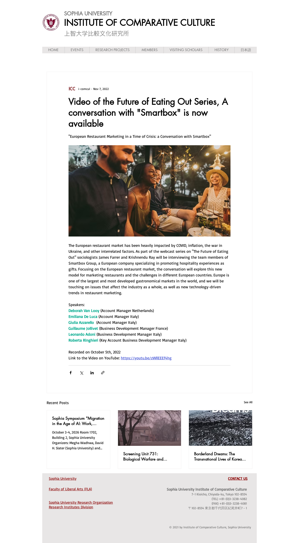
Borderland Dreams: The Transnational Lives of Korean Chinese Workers (219, 456)
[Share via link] (103, 373)
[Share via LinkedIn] (92, 373)
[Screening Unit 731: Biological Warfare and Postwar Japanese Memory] (149, 428)
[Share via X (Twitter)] (81, 373)
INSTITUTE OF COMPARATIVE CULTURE (139, 22)
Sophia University (62, 478)
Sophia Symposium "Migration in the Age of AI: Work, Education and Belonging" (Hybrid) (78, 421)
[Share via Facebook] (71, 373)
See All (248, 402)
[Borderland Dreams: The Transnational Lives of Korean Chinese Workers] (220, 428)
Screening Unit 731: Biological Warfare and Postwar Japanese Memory (146, 456)
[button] (77, 50)
